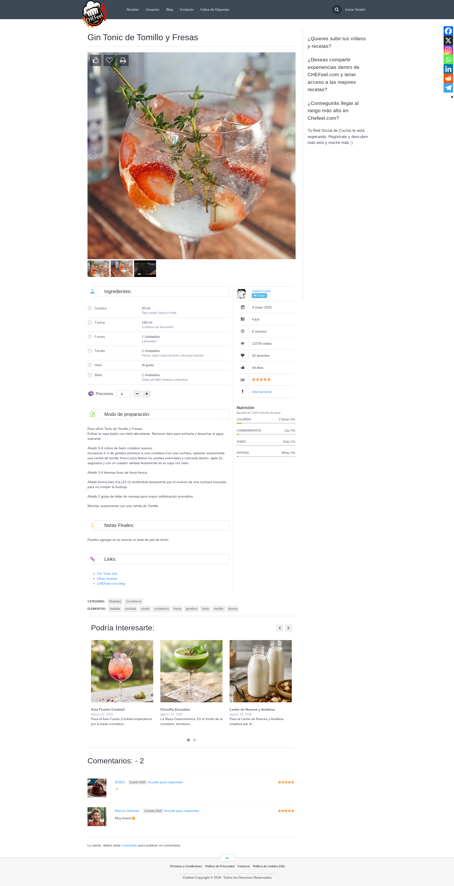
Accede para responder (165, 782)
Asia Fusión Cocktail (108, 709)
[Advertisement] (338, 228)
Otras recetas (107, 578)
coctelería (161, 608)
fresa (177, 608)
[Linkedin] (448, 69)
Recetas (133, 9)
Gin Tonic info (107, 573)
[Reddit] (448, 78)
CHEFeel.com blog (111, 583)
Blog (169, 9)
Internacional (261, 392)
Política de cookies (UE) (269, 866)
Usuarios (152, 9)
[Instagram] (448, 50)
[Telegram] (448, 88)
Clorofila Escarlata (175, 709)
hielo (205, 608)
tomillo (218, 608)
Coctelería (133, 601)
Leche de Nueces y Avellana (252, 709)
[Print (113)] (123, 60)
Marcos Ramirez (127, 811)
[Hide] (452, 97)
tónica (232, 608)
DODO (120, 782)
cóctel (145, 608)
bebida (115, 608)
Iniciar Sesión (355, 9)
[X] (448, 40)
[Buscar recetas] (337, 9)
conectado (129, 845)
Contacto (186, 9)
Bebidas (115, 601)
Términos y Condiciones (186, 866)
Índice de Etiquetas (215, 9)
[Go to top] (227, 858)
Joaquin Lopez (261, 291)
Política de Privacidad (219, 866)
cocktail (130, 608)
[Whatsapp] (448, 59)
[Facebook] (448, 31)
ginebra (191, 608)
